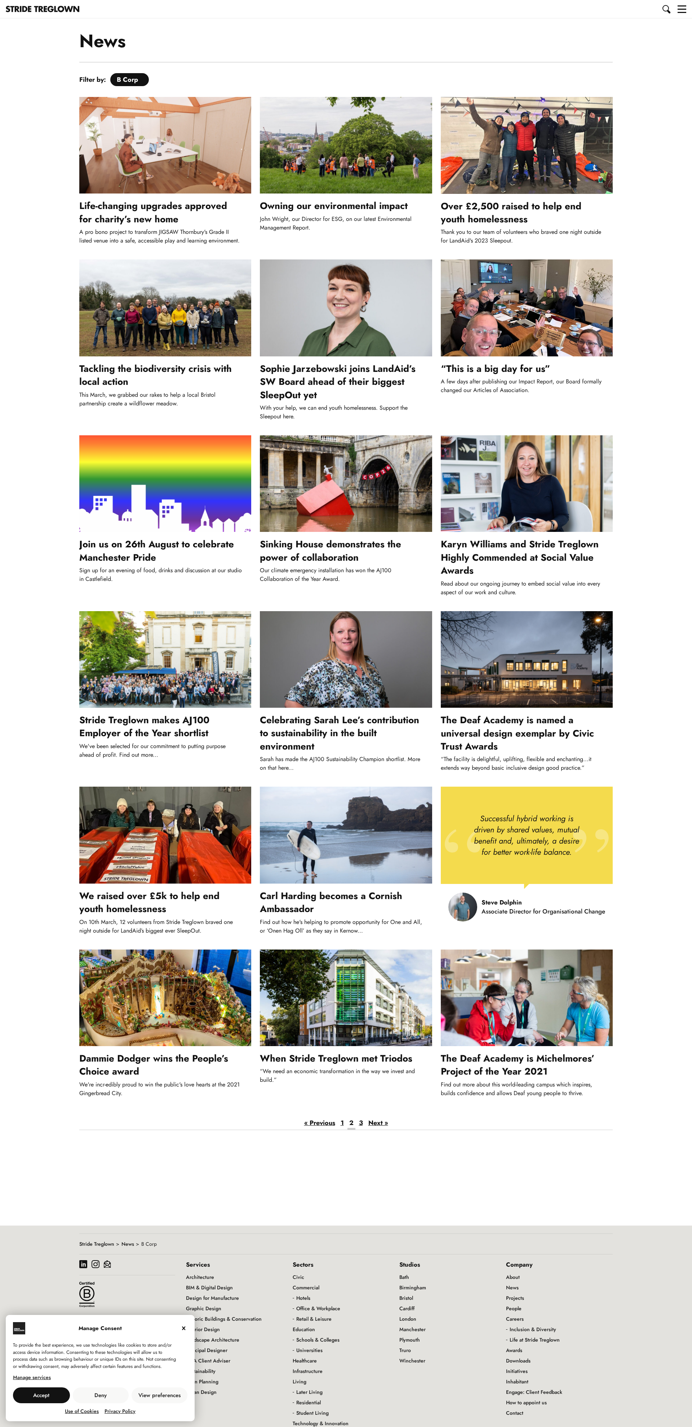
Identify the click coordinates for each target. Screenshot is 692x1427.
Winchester (412, 1360)
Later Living (309, 1392)
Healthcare (305, 1360)
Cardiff (406, 1308)
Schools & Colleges (318, 1339)
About (513, 1277)
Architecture (200, 1277)
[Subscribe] (107, 1265)
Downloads (518, 1360)
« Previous (319, 1123)
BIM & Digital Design (209, 1287)
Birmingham (412, 1287)
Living (299, 1381)
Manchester (412, 1329)
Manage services (32, 1377)
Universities (309, 1350)
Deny (100, 1395)
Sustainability (201, 1371)
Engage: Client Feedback (534, 1392)
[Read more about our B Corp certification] (86, 1294)
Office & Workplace (318, 1308)
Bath (404, 1277)
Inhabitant (517, 1381)
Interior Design (203, 1329)
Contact (514, 1413)
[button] (666, 9)
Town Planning (202, 1381)
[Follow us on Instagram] (95, 1265)
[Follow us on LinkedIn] (83, 1265)
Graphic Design (203, 1308)
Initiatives (517, 1371)
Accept (41, 1395)
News (127, 1244)
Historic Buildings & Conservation (224, 1318)
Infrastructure (308, 1371)
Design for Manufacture (212, 1298)
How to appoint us (526, 1402)
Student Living (312, 1413)
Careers (515, 1318)
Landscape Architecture (212, 1339)
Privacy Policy (120, 1411)
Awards (514, 1350)
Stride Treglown (96, 1244)
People (514, 1308)
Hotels (303, 1298)
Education (304, 1329)
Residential (308, 1402)
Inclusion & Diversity (533, 1329)
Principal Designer (206, 1350)
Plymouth (409, 1339)
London (407, 1318)
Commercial (306, 1287)
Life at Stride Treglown (535, 1339)
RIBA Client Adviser (208, 1360)
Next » (378, 1123)
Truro (405, 1350)
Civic (298, 1277)
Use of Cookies (82, 1411)
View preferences (159, 1395)
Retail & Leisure (314, 1318)
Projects (515, 1298)
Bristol (406, 1298)
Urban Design (201, 1392)
